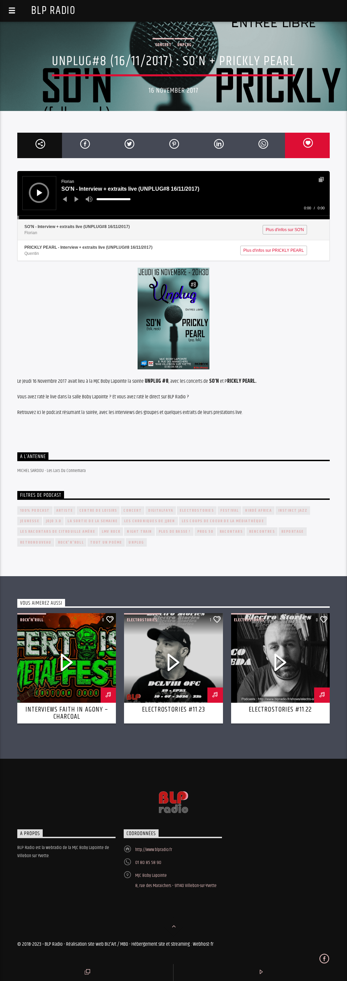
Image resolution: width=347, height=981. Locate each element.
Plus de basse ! (175, 531)
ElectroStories (197, 510)
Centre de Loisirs (98, 510)
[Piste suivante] (77, 199)
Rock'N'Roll (71, 542)
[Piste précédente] (65, 199)
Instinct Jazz (293, 510)
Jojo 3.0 (53, 521)
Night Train (139, 531)
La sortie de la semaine (92, 521)
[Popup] (321, 179)
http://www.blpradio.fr (153, 849)
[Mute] (89, 199)
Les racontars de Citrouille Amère (57, 531)
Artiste (64, 510)
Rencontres (262, 531)
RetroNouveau (35, 542)
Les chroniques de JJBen (149, 521)
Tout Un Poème (106, 542)
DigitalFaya (160, 510)
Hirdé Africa (258, 510)
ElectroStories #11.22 (280, 709)
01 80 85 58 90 (148, 862)
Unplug (184, 44)
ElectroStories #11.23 (173, 709)
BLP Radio (53, 10)
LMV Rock (111, 531)
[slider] (113, 199)
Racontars (231, 531)
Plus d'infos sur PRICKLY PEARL (273, 250)
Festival (229, 510)
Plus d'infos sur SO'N (285, 229)
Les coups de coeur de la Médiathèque (223, 521)
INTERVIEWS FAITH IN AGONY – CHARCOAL (66, 713)
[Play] (39, 192)
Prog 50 (205, 531)
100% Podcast (34, 510)
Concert (163, 44)
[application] (173, 195)
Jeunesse (29, 521)
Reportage (292, 531)
